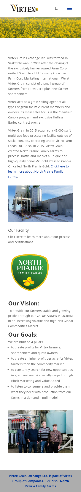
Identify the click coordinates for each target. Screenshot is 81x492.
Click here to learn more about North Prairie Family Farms (38, 171)
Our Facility (18, 230)
